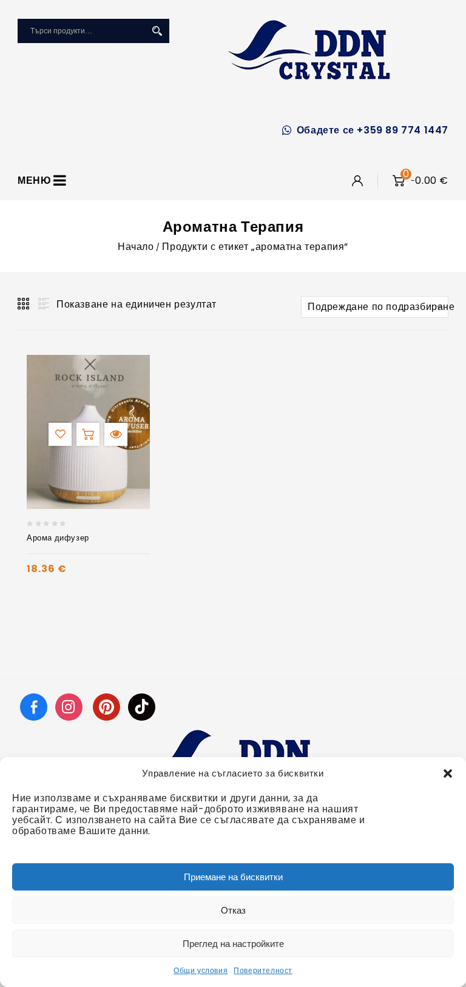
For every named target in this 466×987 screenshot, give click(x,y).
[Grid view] (24, 304)
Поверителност (263, 970)
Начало (136, 247)
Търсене (157, 31)
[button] (448, 773)
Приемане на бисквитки (233, 877)
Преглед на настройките (233, 943)
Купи (88, 434)
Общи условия (201, 970)
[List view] (42, 304)
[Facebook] (33, 706)
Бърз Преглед (115, 434)
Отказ (233, 910)
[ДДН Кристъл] (309, 49)
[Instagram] (70, 706)
